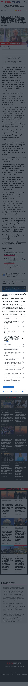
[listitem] (14, 319)
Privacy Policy (22, 391)
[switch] (23, 322)
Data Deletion (6, 391)
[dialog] (14, 343)
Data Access (14, 391)
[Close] (25, 294)
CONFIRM (8, 386)
